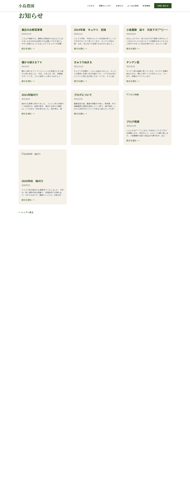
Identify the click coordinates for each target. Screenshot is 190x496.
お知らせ (119, 5)
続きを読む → (28, 48)
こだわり (90, 5)
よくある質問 (132, 5)
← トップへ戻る (25, 212)
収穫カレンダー (105, 5)
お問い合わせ (162, 5)
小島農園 (26, 5)
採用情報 (146, 5)
